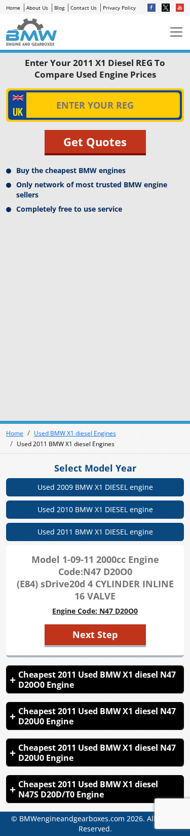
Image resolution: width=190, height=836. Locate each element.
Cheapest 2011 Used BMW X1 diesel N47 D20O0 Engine (97, 679)
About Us (37, 7)
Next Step (95, 634)
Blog (59, 7)
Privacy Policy (119, 7)
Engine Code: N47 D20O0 (95, 611)
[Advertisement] (95, 316)
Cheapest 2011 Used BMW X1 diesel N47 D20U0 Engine (97, 716)
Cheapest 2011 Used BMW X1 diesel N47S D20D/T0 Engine (88, 789)
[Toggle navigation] (176, 32)
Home (13, 7)
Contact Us (83, 7)
